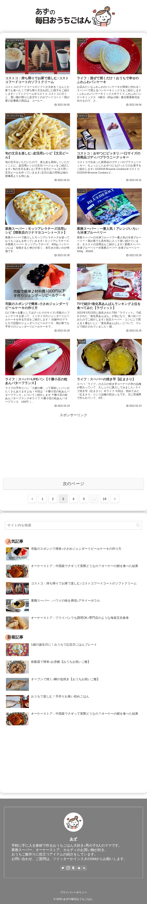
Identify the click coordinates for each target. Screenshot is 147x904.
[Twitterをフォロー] (62, 868)
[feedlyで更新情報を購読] (79, 868)
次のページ (73, 483)
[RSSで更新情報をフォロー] (84, 868)
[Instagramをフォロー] (68, 868)
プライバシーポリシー (73, 892)
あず (73, 839)
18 (104, 499)
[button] (138, 525)
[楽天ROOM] (73, 868)
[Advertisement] (73, 445)
